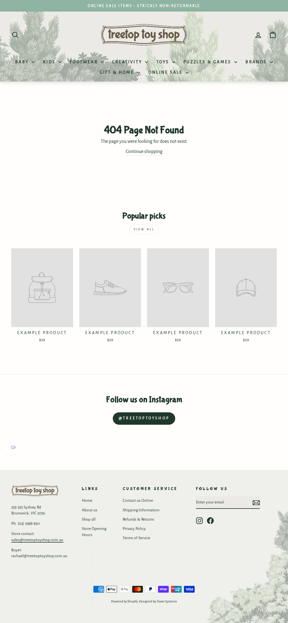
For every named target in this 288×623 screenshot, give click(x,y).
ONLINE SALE (166, 72)
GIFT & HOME (118, 72)
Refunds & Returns (138, 519)
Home (87, 500)
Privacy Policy (134, 529)
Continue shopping (144, 151)
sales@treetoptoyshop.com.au (37, 540)
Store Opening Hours (94, 532)
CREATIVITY (128, 62)
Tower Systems (167, 601)
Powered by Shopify (124, 601)
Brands (257, 62)
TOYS (163, 62)
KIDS (50, 62)
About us (89, 510)
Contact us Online (138, 500)
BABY (22, 62)
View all (144, 229)
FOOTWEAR (85, 62)
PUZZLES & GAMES (208, 62)
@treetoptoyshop (144, 418)
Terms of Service (136, 538)
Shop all (89, 519)
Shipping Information (141, 510)
